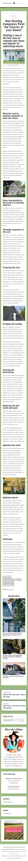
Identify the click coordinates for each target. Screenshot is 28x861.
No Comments (13, 18)
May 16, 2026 (6, 659)
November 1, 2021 (7, 636)
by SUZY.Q (13, 16)
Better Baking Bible (14, 789)
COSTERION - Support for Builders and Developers (13, 676)
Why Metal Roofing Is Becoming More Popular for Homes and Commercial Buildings (12, 657)
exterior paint (7, 577)
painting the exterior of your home (12, 579)
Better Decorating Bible (14, 780)
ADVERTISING (18, 858)
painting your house (8, 584)
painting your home (8, 582)
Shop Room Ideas (13, 783)
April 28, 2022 (13, 13)
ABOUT (13, 856)
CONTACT (18, 856)
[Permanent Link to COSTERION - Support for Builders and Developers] (14, 674)
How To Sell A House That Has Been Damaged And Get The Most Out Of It (12, 634)
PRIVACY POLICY (6, 856)
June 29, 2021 (6, 679)
